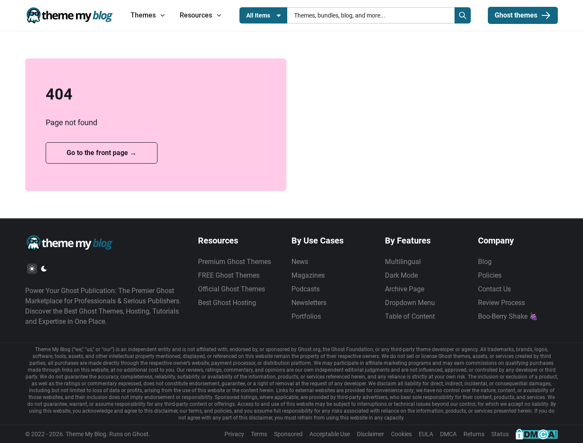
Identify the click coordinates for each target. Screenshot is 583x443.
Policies (489, 275)
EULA (426, 434)
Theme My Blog (86, 434)
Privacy (234, 434)
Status (500, 434)
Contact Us (494, 289)
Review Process (501, 303)
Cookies (401, 434)
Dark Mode (401, 275)
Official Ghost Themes (231, 289)
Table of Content (410, 316)
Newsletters (309, 303)
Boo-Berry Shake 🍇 (508, 316)
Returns (473, 434)
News (300, 262)
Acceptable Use (329, 434)
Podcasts (306, 289)
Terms (259, 434)
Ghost (140, 434)
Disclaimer (370, 434)
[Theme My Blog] (69, 15)
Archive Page (404, 289)
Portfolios (306, 316)
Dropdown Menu (410, 303)
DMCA (448, 434)
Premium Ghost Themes (234, 262)
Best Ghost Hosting (227, 303)
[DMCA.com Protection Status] (537, 434)
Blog (485, 262)
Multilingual (403, 262)
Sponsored (288, 434)
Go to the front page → (102, 153)
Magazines (308, 275)
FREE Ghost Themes (228, 275)
